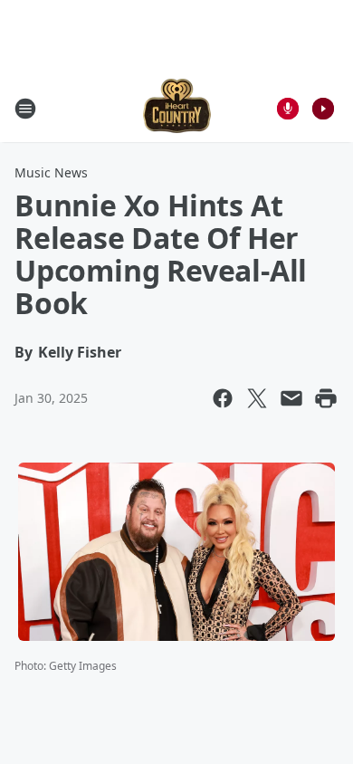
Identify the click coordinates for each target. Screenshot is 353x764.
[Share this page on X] (257, 398)
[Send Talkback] (288, 108)
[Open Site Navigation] (25, 108)
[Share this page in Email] (291, 398)
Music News (51, 172)
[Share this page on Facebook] (222, 398)
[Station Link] (177, 108)
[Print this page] (326, 398)
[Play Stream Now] (323, 108)
